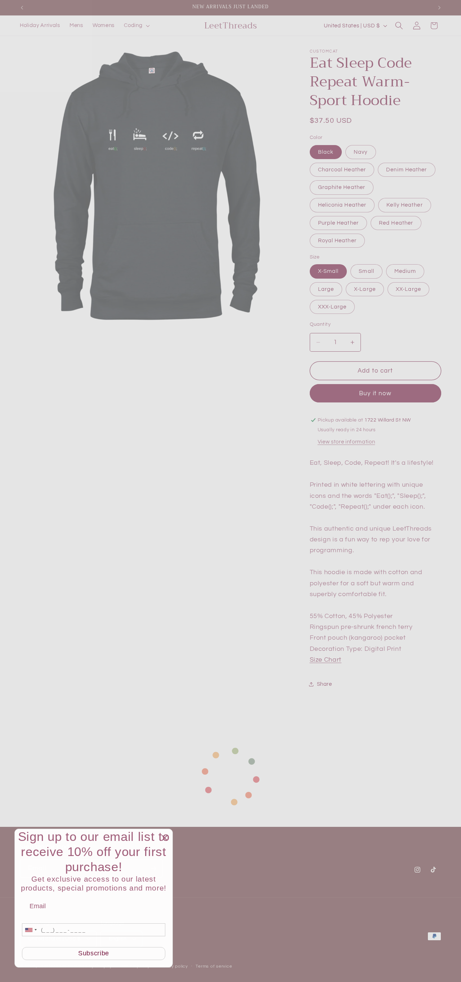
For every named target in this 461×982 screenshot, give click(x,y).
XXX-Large (332, 307)
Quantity (320, 324)
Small (366, 271)
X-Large (365, 289)
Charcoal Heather (342, 169)
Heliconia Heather (342, 205)
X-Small (328, 271)
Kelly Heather (404, 205)
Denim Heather (406, 169)
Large (326, 289)
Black (326, 152)
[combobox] (30, 930)
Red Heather (396, 223)
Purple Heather (338, 223)
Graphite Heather (342, 187)
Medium (405, 271)
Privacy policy (172, 966)
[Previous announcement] (22, 7)
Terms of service (214, 966)
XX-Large (408, 289)
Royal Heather (337, 241)
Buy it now (375, 394)
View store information (346, 442)
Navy (360, 152)
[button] (136, 25)
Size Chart (326, 660)
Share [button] (324, 684)
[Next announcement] (439, 7)
